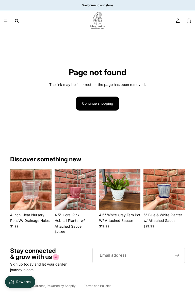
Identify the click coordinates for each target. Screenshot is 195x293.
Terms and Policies (97, 286)
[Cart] (188, 20)
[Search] (16, 20)
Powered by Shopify (61, 286)
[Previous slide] (149, 189)
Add (92, 202)
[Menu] (6, 21)
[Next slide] (179, 189)
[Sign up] (177, 255)
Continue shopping (97, 103)
